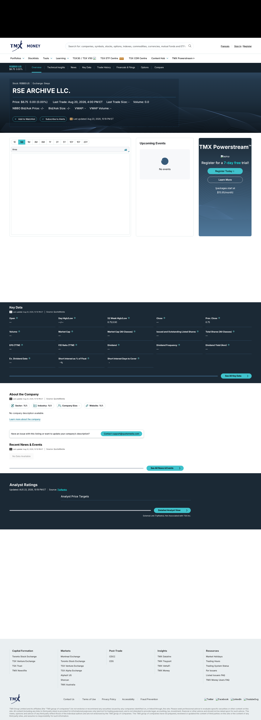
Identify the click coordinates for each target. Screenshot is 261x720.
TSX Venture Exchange (23, 661)
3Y (57, 142)
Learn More (225, 179)
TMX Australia (68, 684)
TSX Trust (17, 666)
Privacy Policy (109, 699)
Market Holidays (214, 656)
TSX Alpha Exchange (71, 670)
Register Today (223, 171)
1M (29, 142)
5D (21, 142)
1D (15, 142)
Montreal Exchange (70, 656)
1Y (50, 142)
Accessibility (128, 699)
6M (43, 142)
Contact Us (68, 699)
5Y (64, 142)
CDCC (112, 656)
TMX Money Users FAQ (217, 680)
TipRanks (62, 489)
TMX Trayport (164, 661)
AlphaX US (66, 675)
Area (14, 149)
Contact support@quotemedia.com (121, 433)
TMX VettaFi (164, 666)
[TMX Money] (25, 46)
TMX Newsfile (19, 670)
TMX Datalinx (164, 656)
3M (35, 142)
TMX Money (164, 670)
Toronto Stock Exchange (24, 656)
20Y (86, 142)
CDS (111, 661)
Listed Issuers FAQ (215, 675)
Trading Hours (213, 661)
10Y (71, 142)
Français (225, 46)
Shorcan (65, 680)
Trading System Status (217, 666)
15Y (78, 142)
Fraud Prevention (149, 699)
